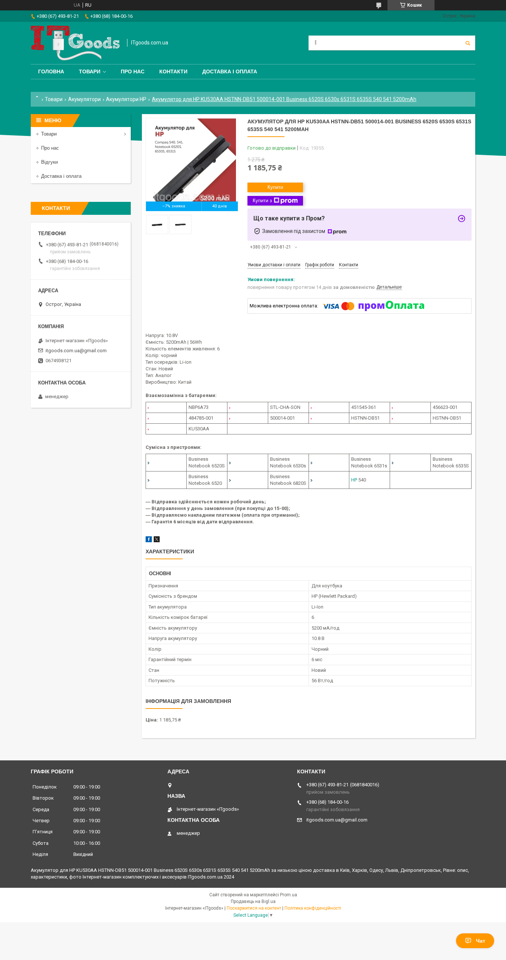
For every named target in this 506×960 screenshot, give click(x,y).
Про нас (132, 71)
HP (354, 480)
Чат (480, 941)
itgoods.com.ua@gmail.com (76, 350)
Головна (51, 71)
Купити (275, 187)
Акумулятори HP (126, 99)
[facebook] (149, 540)
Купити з (262, 200)
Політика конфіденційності (312, 908)
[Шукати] (467, 43)
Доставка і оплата (229, 71)
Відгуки (49, 162)
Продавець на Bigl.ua (253, 901)
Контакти (173, 71)
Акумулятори (84, 99)
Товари (89, 71)
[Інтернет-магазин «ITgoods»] (75, 43)
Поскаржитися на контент (254, 908)
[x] (157, 540)
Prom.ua (288, 894)
